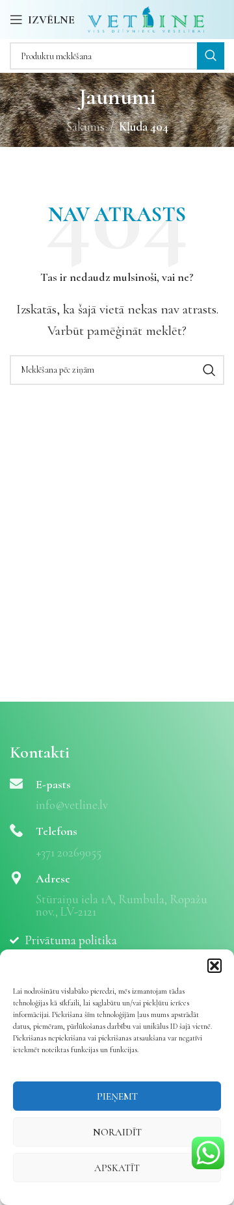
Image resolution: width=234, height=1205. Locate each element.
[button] (214, 965)
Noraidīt (117, 1132)
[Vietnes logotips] (146, 17)
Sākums (85, 126)
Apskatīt (117, 1168)
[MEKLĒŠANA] (210, 56)
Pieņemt (117, 1096)
